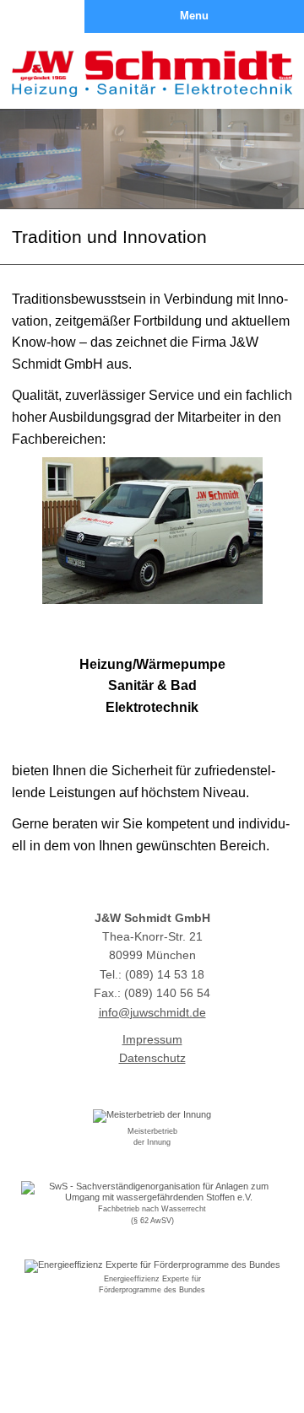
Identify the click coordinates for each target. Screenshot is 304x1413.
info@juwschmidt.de (152, 1012)
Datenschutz (152, 1058)
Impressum (152, 1039)
